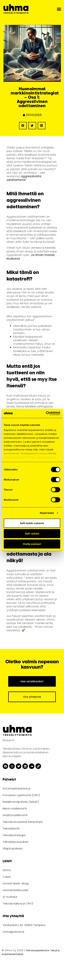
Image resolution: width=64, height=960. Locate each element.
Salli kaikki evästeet (32, 523)
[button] (58, 9)
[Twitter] (18, 766)
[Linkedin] (25, 766)
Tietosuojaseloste (37, 950)
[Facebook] (5, 766)
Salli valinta (32, 533)
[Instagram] (12, 766)
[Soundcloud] (31, 766)
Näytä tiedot (47, 513)
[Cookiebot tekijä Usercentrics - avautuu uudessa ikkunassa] (46, 413)
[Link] (38, 766)
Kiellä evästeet (32, 543)
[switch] (55, 479)
